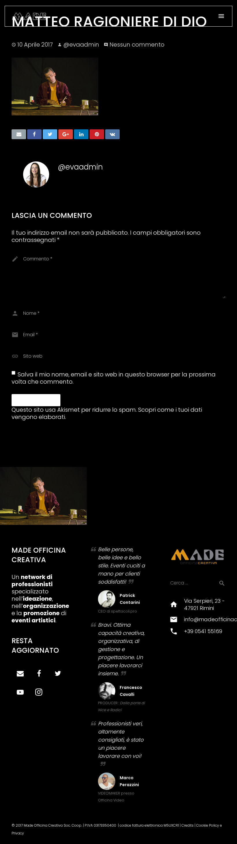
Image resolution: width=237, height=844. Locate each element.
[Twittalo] (50, 134)
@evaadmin (81, 45)
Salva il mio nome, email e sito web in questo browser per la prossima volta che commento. (114, 378)
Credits (188, 825)
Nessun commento (137, 45)
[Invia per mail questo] (19, 134)
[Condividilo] (34, 134)
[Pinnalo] (97, 134)
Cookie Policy (207, 825)
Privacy (18, 833)
